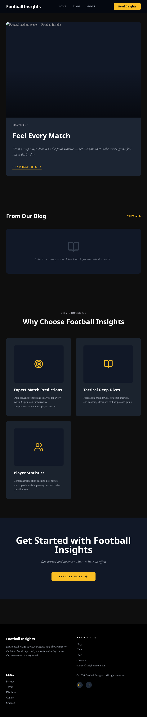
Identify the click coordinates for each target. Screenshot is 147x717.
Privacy (10, 681)
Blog (76, 6)
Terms (9, 687)
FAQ (79, 655)
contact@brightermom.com (91, 665)
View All (134, 216)
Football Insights (23, 6)
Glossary (81, 660)
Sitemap (10, 703)
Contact (10, 697)
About (91, 6)
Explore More (71, 576)
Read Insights (127, 6)
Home (63, 6)
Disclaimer (12, 692)
